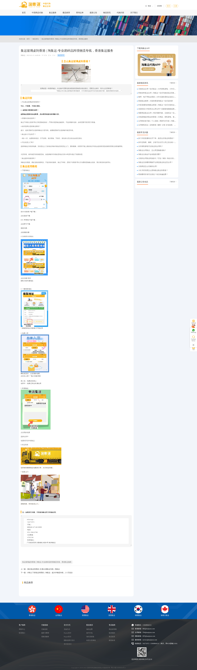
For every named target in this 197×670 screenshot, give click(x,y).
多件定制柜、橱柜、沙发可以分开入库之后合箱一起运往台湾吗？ (162, 142)
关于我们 (134, 13)
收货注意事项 (91, 640)
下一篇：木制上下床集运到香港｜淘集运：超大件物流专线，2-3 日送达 (47, 572)
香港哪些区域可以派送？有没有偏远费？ (153, 174)
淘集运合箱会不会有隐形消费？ (149, 154)
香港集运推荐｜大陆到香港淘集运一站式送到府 (155, 101)
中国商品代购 (37, 13)
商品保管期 (113, 629)
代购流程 (44, 629)
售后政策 (112, 636)
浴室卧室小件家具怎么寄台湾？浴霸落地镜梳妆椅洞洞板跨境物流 (162, 109)
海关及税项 (90, 636)
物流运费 (89, 629)
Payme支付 (67, 633)
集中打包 (89, 633)
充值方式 (67, 629)
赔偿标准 (112, 640)
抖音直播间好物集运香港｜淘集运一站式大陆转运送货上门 (159, 105)
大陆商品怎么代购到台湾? (147, 166)
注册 (175, 6)
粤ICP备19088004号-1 (118, 667)
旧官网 (159, 6)
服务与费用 (45, 633)
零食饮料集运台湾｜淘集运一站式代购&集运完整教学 (157, 93)
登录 (168, 6)
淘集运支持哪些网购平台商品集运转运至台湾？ (155, 162)
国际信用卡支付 (69, 640)
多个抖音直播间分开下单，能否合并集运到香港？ (156, 138)
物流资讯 (107, 13)
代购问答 (120, 13)
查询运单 (80, 13)
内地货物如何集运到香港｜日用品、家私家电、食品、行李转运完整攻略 (164, 117)
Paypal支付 (67, 636)
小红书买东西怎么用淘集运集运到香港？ (153, 170)
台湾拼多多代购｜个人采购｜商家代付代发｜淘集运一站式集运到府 (163, 121)
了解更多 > (172, 83)
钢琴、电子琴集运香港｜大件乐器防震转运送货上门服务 (158, 97)
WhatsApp (193, 332)
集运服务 (52, 13)
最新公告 (93, 13)
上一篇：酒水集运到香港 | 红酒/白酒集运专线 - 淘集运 (40, 569)
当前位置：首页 (24, 39)
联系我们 (22, 633)
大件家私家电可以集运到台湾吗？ (150, 146)
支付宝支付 (68, 644)
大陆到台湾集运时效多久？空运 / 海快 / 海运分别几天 (157, 158)
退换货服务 (45, 636)
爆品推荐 (66, 13)
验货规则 (112, 633)
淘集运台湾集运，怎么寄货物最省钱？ (152, 150)
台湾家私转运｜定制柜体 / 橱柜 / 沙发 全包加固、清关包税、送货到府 (163, 125)
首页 (24, 13)
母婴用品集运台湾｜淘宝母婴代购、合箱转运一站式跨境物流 (160, 113)
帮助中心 (22, 629)
